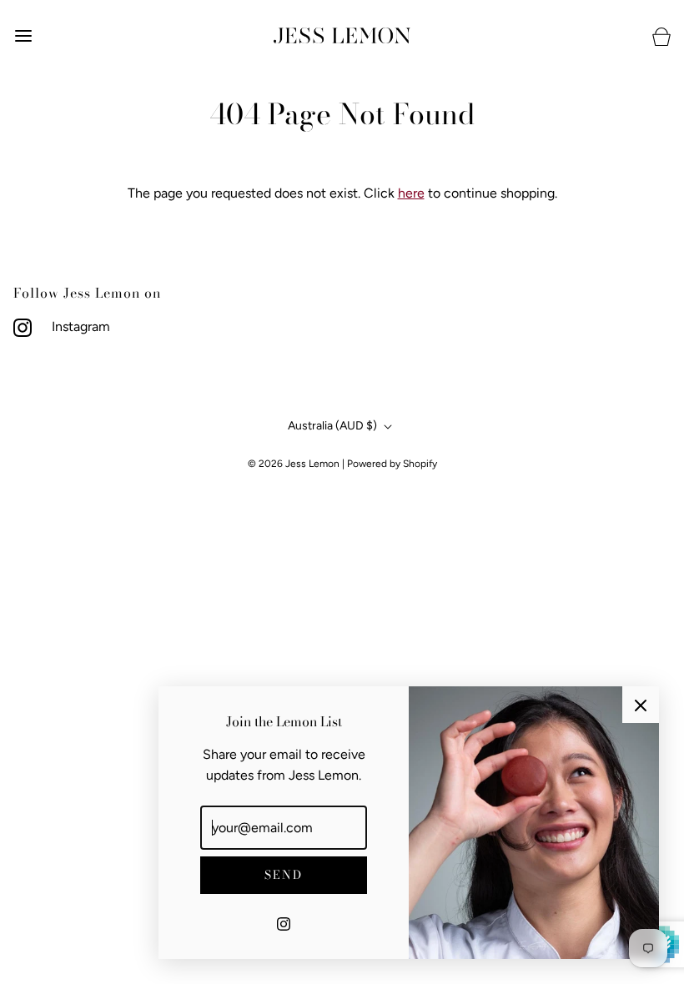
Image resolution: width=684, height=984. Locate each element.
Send (283, 875)
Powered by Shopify (392, 463)
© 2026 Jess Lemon (293, 463)
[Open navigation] (23, 35)
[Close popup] (640, 704)
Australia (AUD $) (334, 426)
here (411, 193)
